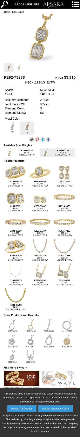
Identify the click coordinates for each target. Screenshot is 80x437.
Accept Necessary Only (55, 408)
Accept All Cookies (22, 408)
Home (7, 12)
